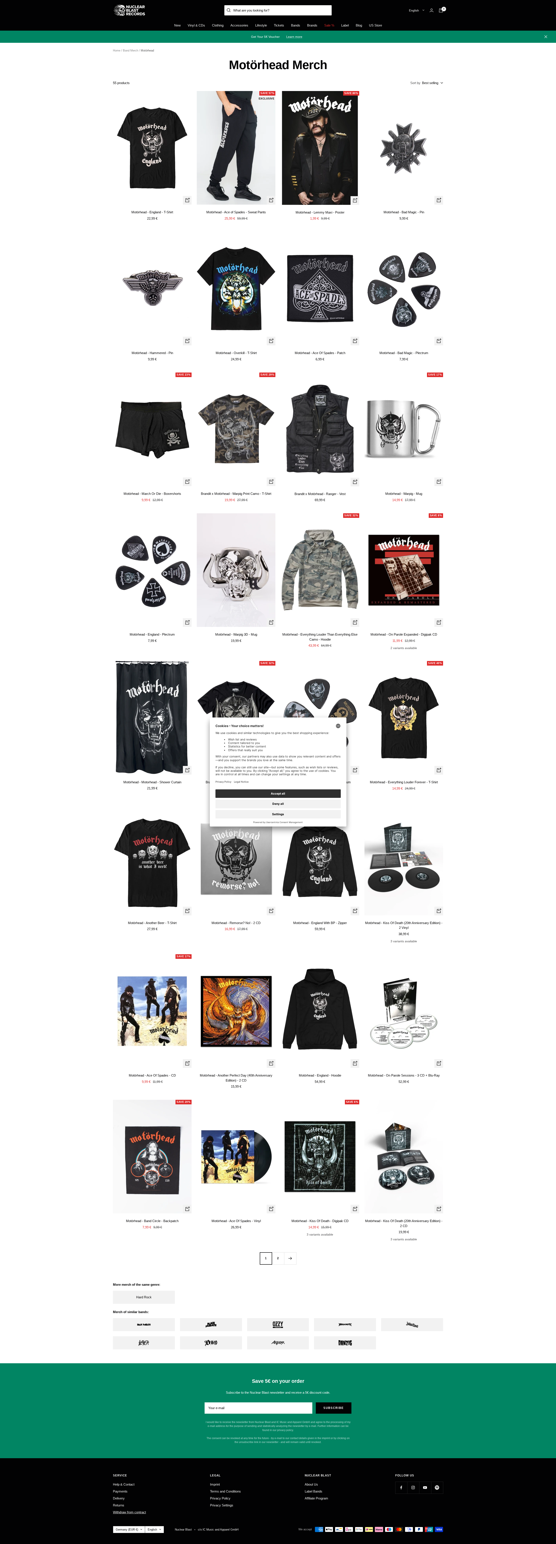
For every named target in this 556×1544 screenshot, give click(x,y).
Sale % (329, 25)
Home (116, 50)
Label (345, 25)
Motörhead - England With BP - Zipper (320, 923)
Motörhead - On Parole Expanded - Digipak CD (404, 634)
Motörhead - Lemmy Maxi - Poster (320, 212)
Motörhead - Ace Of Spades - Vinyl (236, 1221)
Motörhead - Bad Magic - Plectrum (403, 353)
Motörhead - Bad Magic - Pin (404, 212)
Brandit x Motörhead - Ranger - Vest (320, 494)
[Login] (432, 10)
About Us (311, 1484)
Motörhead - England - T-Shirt (152, 212)
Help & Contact (123, 1484)
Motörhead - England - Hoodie (320, 1075)
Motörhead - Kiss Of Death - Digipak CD (320, 1221)
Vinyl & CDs (196, 25)
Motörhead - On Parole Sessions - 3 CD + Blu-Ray (404, 1075)
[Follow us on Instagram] (413, 1488)
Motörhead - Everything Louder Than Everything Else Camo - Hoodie (319, 637)
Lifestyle (261, 25)
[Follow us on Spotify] (437, 1488)
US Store (375, 25)
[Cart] (441, 10)
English (414, 10)
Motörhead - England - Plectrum (152, 634)
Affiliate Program (316, 1498)
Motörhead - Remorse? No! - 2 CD (236, 923)
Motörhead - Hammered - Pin (152, 353)
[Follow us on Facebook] (401, 1488)
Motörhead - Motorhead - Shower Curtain (152, 782)
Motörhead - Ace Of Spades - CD (152, 1075)
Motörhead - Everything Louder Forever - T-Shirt (404, 782)
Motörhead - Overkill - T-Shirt (236, 353)
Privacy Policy (220, 1498)
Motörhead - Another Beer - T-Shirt (152, 923)
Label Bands (313, 1491)
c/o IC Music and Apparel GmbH (218, 1529)
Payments (120, 1491)
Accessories (239, 25)
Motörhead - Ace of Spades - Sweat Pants (236, 212)
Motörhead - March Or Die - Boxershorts (152, 493)
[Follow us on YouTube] (425, 1488)
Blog (359, 25)
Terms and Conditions (225, 1491)
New (177, 25)
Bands (295, 25)
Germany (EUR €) (127, 1529)
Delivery (119, 1498)
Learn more (294, 36)
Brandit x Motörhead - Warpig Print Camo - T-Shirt (236, 493)
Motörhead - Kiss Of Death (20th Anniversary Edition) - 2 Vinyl (403, 925)
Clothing (217, 25)
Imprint (215, 1484)
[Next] (290, 1258)
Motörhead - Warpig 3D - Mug (236, 634)
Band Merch (130, 50)
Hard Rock (144, 1297)
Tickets (279, 25)
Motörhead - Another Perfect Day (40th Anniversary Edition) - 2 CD (236, 1078)
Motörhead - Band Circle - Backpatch (152, 1221)
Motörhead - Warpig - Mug (403, 493)
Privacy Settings (221, 1505)
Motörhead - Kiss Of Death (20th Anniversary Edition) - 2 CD (403, 1223)
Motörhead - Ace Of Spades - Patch (320, 353)
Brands (312, 25)
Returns (118, 1505)
